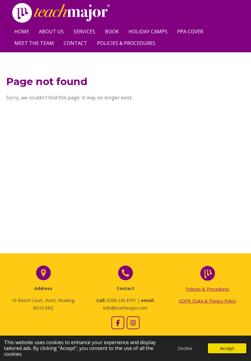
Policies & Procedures (207, 289)
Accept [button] (227, 348)
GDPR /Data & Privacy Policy (207, 301)
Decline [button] (185, 348)
